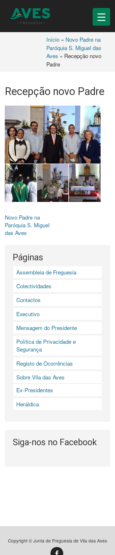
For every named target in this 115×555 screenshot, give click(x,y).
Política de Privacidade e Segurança (46, 345)
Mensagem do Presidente (46, 328)
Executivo (28, 314)
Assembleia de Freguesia (46, 272)
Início (52, 39)
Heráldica (27, 404)
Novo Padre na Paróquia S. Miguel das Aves (73, 47)
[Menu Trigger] (101, 17)
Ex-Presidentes (34, 390)
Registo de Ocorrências (44, 363)
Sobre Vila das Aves (40, 377)
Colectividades (33, 286)
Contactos (28, 300)
